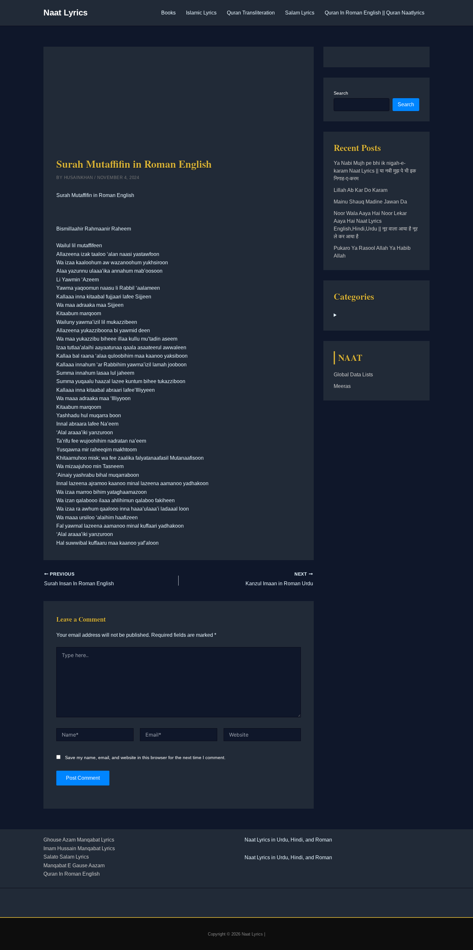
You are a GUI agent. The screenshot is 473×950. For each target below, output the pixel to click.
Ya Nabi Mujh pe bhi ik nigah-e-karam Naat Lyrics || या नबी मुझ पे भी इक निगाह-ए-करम (375, 170)
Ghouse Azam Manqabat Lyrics (78, 839)
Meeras (342, 386)
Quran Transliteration (251, 12)
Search (341, 93)
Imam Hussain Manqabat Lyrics (79, 848)
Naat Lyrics (65, 12)
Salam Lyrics (299, 12)
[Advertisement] (178, 108)
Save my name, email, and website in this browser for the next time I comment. (145, 757)
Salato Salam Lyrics (66, 857)
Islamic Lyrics (201, 12)
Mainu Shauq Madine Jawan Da (370, 201)
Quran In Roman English (71, 874)
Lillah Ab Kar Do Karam (360, 190)
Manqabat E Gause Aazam (74, 865)
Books (168, 12)
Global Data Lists (353, 374)
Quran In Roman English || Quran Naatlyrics (374, 12)
